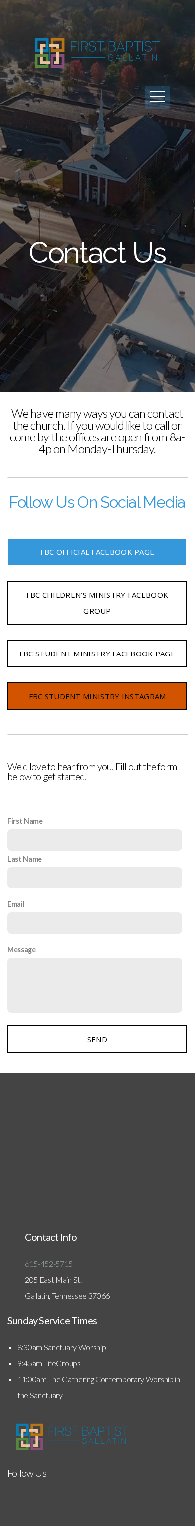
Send (98, 1039)
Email (16, 904)
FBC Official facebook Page (97, 552)
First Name (25, 821)
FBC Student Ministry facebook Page (98, 653)
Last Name (25, 859)
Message (22, 949)
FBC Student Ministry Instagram (97, 696)
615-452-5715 (49, 1263)
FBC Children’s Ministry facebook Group (97, 603)
